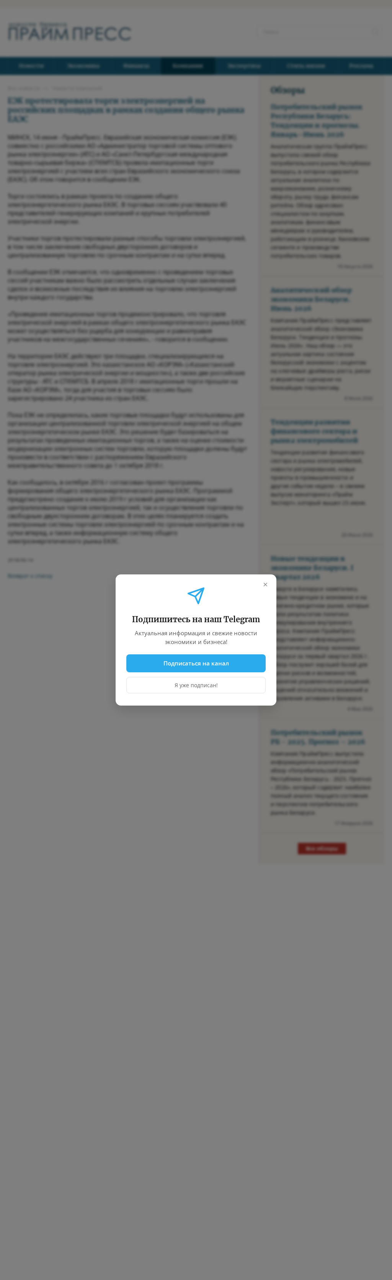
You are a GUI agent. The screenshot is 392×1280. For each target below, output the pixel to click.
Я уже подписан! (196, 685)
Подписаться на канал (196, 663)
